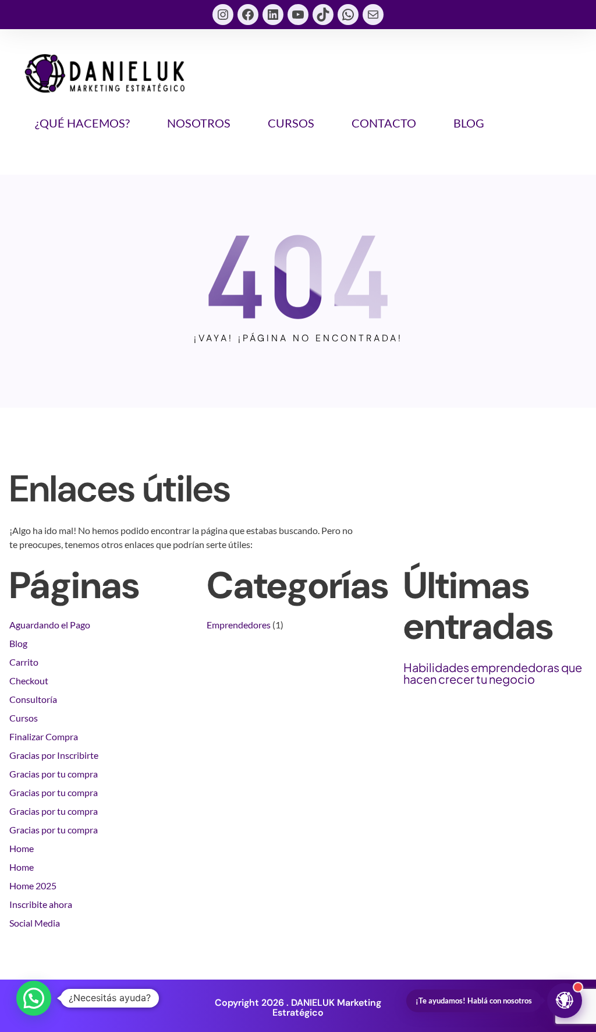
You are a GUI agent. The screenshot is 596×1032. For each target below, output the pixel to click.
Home (21, 848)
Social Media (34, 922)
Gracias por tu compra (53, 773)
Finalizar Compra (43, 736)
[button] (33, 998)
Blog (18, 643)
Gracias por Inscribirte (53, 755)
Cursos (23, 717)
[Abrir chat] (564, 1000)
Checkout (28, 680)
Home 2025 (32, 885)
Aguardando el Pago (49, 624)
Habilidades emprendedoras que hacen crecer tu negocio (492, 673)
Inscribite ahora (40, 904)
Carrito (23, 661)
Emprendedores (239, 624)
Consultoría (33, 699)
